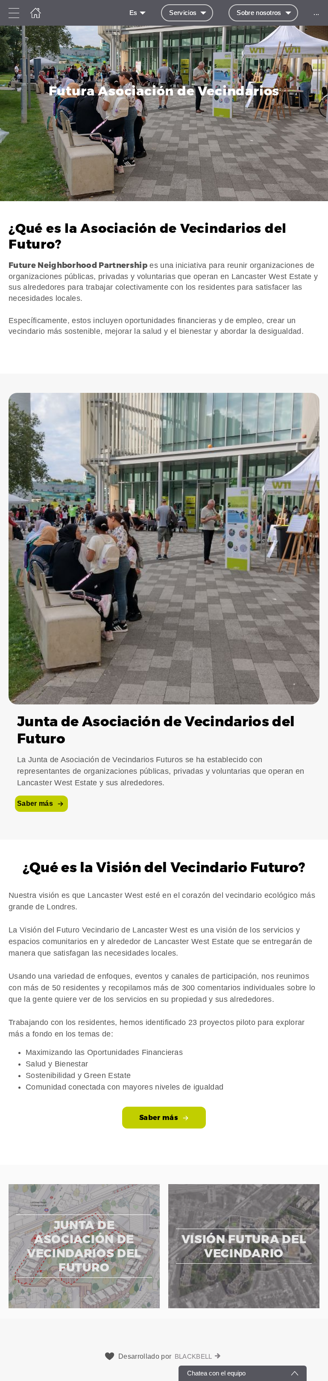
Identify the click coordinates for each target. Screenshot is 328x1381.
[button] (164, 287)
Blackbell (193, 1356)
